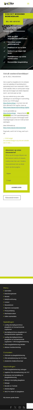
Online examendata (10, 316)
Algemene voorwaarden (12, 308)
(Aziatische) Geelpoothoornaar (14, 361)
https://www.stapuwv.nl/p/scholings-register (16, 107)
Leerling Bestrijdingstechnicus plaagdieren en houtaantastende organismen (14, 327)
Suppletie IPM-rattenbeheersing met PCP (17, 372)
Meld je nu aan (14, 28)
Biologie (7, 383)
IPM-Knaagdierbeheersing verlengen (15, 369)
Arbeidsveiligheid (9, 389)
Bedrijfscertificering (10, 299)
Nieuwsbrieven (16, 76)
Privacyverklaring (10, 311)
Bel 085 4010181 (13, 22)
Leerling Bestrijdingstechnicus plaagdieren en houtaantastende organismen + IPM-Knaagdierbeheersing (17, 339)
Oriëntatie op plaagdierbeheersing (15, 355)
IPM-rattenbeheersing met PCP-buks (16, 358)
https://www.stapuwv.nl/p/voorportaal (14, 128)
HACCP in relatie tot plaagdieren (14, 391)
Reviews (7, 296)
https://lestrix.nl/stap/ (9, 103)
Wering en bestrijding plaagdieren (15, 380)
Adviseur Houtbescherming (13, 347)
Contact (7, 302)
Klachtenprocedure (10, 313)
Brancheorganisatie (10, 293)
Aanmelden (8, 291)
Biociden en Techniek (11, 386)
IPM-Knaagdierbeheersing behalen (15, 344)
